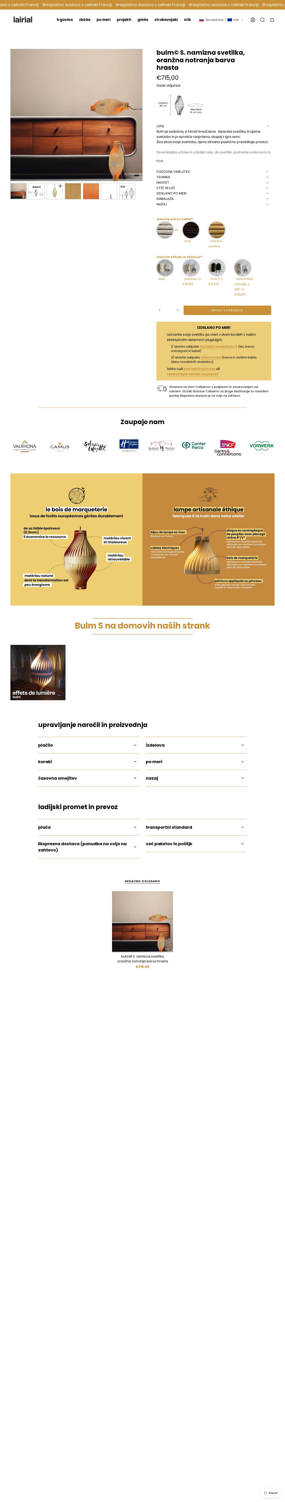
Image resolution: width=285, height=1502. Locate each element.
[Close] (206, 674)
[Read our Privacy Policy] (201, 798)
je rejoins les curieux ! (176, 816)
